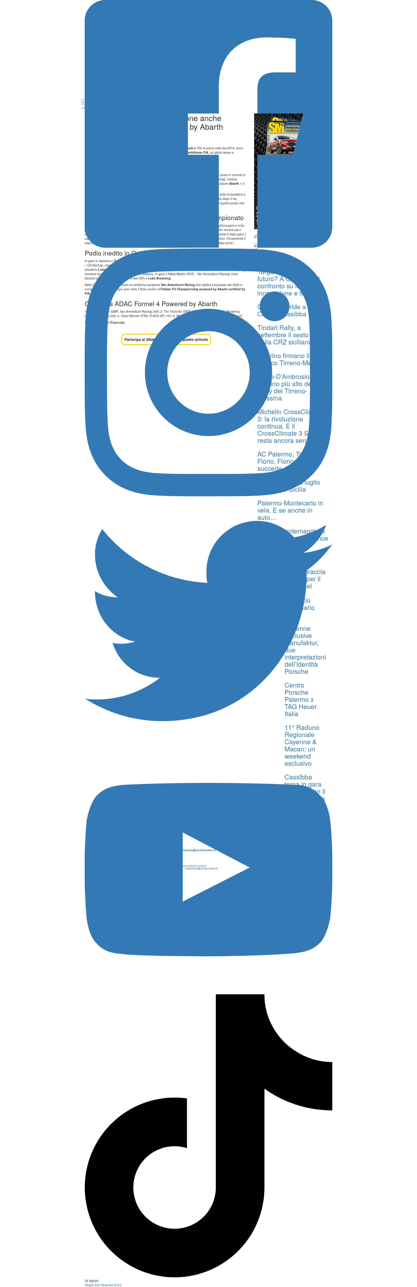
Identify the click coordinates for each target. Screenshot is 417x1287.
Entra (117, 1285)
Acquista (107, 1285)
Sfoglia (89, 1285)
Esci (98, 1285)
